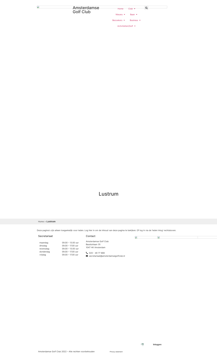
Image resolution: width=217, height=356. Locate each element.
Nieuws (119, 14)
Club (130, 8)
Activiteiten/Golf (125, 26)
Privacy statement (116, 352)
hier (91, 230)
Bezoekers (117, 20)
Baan (132, 14)
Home (120, 8)
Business (134, 20)
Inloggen (162, 3)
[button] (146, 8)
